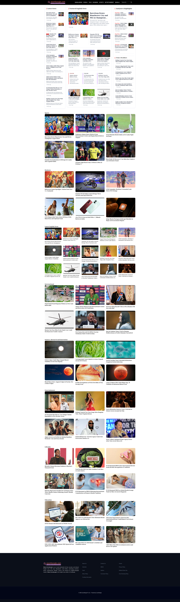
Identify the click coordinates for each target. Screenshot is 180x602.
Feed (83, 570)
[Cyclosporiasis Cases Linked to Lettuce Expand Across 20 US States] (89, 95)
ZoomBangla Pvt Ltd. (86, 592)
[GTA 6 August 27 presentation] (61, 57)
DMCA (102, 567)
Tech (90, 2)
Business (95, 2)
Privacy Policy (122, 567)
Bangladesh (78, 2)
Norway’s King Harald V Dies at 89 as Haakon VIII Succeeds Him (74, 99)
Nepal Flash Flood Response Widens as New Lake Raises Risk (51, 46)
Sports (101, 2)
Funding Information (86, 577)
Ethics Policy (85, 573)
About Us (84, 563)
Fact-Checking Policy (123, 573)
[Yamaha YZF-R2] (61, 37)
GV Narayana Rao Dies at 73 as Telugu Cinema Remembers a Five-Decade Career (54, 89)
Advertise (84, 567)
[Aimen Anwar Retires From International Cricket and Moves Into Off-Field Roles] (131, 37)
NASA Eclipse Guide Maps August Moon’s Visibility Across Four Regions (55, 67)
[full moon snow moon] (131, 26)
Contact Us (103, 563)
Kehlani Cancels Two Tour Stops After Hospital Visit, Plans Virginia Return (54, 100)
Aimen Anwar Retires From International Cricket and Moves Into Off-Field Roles (54, 78)
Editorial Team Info (123, 570)
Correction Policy (104, 573)
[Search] (131, 2)
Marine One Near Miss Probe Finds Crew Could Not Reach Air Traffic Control (103, 100)
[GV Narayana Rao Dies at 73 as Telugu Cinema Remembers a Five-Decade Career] (131, 48)
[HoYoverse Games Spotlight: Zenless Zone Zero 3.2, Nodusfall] (61, 25)
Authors (102, 570)
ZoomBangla (99, 592)
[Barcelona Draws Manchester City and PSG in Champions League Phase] (61, 16)
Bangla (117, 2)
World (85, 2)
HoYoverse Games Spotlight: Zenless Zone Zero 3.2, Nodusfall (51, 25)
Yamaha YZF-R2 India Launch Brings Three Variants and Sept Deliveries (51, 36)
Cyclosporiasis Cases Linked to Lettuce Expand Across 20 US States (88, 100)
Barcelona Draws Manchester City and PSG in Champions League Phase (51, 15)
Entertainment (109, 2)
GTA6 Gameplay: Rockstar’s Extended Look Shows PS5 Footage (51, 57)
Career (120, 563)
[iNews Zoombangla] (56, 2)
